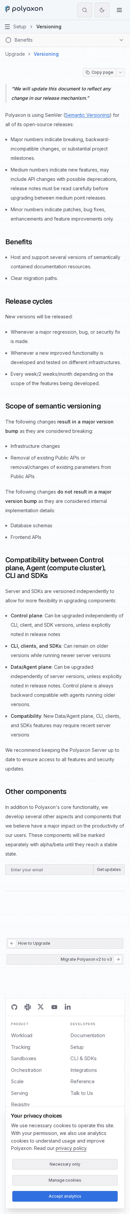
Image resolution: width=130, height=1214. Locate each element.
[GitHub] (14, 1007)
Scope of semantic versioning (53, 406)
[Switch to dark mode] (102, 10)
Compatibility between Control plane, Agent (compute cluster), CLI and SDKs (55, 568)
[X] (41, 1007)
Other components (36, 792)
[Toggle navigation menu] (119, 10)
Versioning (46, 54)
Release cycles (29, 301)
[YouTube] (54, 1007)
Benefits (18, 242)
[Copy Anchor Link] (38, 242)
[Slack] (27, 1007)
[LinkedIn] (67, 1007)
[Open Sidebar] (7, 26)
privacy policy (71, 1148)
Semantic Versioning (87, 115)
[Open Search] (84, 10)
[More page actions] (120, 72)
